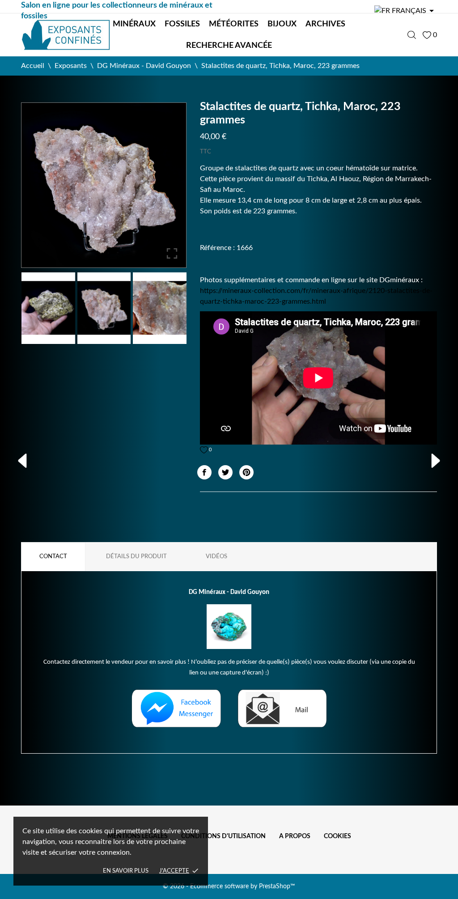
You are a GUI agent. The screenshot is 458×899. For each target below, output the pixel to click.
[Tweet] (225, 472)
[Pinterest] (246, 472)
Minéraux (134, 24)
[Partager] (204, 472)
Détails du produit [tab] (136, 557)
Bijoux (282, 24)
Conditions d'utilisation (223, 836)
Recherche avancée (229, 46)
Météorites (234, 24)
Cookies (337, 836)
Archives (325, 24)
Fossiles (182, 24)
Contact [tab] (53, 557)
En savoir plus (125, 871)
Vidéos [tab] (216, 557)
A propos (294, 836)
